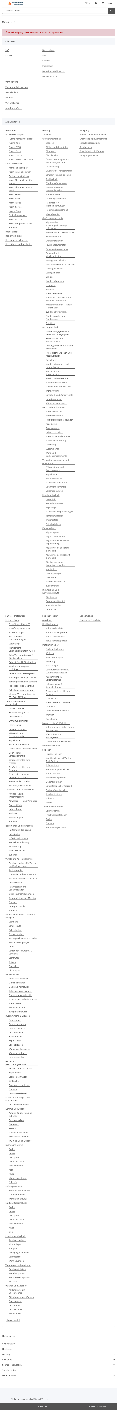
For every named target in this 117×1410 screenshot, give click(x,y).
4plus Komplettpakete (56, 640)
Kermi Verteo (15, 194)
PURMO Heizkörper (14, 134)
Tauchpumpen (16, 817)
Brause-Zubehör (16, 1057)
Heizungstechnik (50, 327)
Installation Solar (50, 644)
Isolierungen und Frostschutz (19, 825)
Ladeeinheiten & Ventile (57, 710)
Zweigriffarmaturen (18, 1011)
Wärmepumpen (16, 1260)
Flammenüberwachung (57, 209)
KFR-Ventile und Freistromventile (16, 735)
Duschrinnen (15, 1305)
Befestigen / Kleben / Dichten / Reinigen (20, 916)
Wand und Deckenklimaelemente (56, 454)
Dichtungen (51, 597)
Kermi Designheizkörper (20, 223)
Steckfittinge (15, 643)
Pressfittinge (52, 665)
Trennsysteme (52, 390)
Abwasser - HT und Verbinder (23, 801)
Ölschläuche (52, 155)
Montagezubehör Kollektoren (56, 723)
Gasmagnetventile (54, 268)
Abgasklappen (52, 532)
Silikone (12, 962)
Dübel (12, 946)
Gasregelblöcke (53, 272)
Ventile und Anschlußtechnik (19, 859)
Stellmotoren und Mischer (58, 386)
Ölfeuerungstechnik (51, 138)
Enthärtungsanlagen (18, 720)
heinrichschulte (16, 1161)
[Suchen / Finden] (111, 11)
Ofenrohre (51, 577)
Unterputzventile (17, 906)
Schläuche (14, 1081)
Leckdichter (51, 609)
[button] (96, 3)
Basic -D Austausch (18, 215)
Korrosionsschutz (54, 605)
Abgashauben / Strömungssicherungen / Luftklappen (57, 225)
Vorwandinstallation (18, 1132)
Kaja (11, 1169)
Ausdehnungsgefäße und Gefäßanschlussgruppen (58, 333)
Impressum (47, 66)
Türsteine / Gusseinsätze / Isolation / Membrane (58, 299)
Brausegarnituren (17, 1024)
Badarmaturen (12, 974)
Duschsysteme (16, 1032)
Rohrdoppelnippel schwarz (22, 690)
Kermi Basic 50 (16, 219)
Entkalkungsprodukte (89, 143)
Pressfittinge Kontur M (19, 628)
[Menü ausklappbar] (3, 2)
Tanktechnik (51, 179)
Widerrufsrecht (49, 76)
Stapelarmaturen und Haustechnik (15, 703)
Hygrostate (51, 499)
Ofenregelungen (53, 573)
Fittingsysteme (12, 620)
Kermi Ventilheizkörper (20, 172)
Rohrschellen (15, 930)
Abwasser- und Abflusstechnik (19, 789)
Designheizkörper (13, 235)
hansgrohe (14, 1157)
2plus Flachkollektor (55, 628)
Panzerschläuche (54, 478)
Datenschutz (48, 50)
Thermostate (52, 520)
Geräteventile (15, 882)
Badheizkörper (12, 231)
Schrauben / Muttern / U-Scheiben (21, 952)
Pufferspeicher (53, 773)
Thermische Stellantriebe (58, 436)
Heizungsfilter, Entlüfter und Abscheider (59, 347)
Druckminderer (16, 716)
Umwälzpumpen (53, 399)
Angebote (47, 134)
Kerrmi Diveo (15, 211)
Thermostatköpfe (54, 411)
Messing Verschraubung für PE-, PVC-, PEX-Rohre (22, 695)
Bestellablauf (11, 92)
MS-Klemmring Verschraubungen (17, 638)
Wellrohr (50, 653)
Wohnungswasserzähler (20, 785)
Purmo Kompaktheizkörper (21, 138)
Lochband (13, 921)
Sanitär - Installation (12, 1364)
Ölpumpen (51, 151)
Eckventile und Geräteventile (22, 874)
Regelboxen (51, 424)
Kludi (11, 1174)
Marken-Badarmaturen (16, 1203)
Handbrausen (15, 1036)
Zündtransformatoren (56, 183)
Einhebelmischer (17, 982)
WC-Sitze (13, 1281)
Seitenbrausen (16, 1044)
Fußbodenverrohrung (56, 440)
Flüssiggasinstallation (56, 260)
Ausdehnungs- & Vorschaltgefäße (54, 678)
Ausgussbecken (16, 1120)
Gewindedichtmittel (55, 601)
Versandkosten (12, 103)
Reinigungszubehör (88, 155)
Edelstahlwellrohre (55, 649)
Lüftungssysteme (13, 1186)
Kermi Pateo (14, 198)
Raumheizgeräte (17, 1273)
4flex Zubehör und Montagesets (54, 736)
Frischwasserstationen (56, 815)
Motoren (50, 289)
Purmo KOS (14, 143)
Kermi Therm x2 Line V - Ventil (20, 189)
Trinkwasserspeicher (56, 777)
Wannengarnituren (18, 1053)
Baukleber (14, 966)
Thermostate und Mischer (58, 702)
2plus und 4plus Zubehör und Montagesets (60, 729)
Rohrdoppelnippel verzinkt (21, 685)
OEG (11, 1232)
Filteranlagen (15, 1244)
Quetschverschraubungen (21, 893)
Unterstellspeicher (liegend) (59, 786)
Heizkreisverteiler (54, 432)
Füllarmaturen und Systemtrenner (55, 469)
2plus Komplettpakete (56, 632)
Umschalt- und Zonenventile (59, 395)
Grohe (12, 1149)
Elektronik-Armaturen (19, 986)
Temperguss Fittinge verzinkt (23, 677)
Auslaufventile (16, 870)
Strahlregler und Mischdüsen (23, 999)
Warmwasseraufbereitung (17, 1265)
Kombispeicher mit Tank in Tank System (58, 759)
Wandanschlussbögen (19, 1049)
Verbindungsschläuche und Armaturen (55, 461)
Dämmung (51, 444)
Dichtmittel (14, 957)
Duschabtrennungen (19, 1104)
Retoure (9, 97)
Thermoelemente (54, 293)
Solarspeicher (52, 765)
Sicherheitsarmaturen (56, 482)
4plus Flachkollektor (55, 636)
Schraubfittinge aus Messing (22, 898)
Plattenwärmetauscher (56, 382)
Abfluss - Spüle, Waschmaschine (16, 795)
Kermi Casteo (15, 206)
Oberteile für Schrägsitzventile (17, 754)
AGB (44, 55)
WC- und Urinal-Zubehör (20, 1140)
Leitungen (50, 285)
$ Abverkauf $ (13, 1320)
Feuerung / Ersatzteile (89, 620)
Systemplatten (52, 448)
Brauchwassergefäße (19, 712)
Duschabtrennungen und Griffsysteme (17, 1099)
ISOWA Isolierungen (18, 838)
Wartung (50, 714)
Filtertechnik (15, 725)
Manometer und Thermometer (53, 373)
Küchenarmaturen (14, 1145)
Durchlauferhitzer (17, 1269)
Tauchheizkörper (54, 794)
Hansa (12, 1153)
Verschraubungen (54, 491)
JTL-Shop (102, 1406)
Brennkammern (53, 236)
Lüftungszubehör (17, 1194)
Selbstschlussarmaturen (20, 991)
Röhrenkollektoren (51, 745)
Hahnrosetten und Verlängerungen (17, 888)
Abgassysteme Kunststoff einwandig (58, 556)
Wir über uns (11, 81)
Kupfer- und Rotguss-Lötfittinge (19, 668)
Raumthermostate (54, 503)
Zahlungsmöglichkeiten (16, 87)
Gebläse (50, 276)
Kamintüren (51, 569)
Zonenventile (52, 698)
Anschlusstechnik (17, 1240)
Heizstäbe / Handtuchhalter (18, 244)
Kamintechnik (49, 528)
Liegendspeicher (54, 781)
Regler (49, 819)
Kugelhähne (51, 474)
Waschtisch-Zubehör (19, 1136)
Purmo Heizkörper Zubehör (22, 159)
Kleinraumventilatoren (19, 1190)
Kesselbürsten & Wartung (91, 151)
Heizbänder (14, 834)
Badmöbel (14, 1124)
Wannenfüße (15, 1313)
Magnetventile (52, 214)
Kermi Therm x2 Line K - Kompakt (20, 181)
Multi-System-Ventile (19, 744)
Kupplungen (15, 1072)
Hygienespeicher (54, 754)
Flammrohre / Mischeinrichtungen (55, 204)
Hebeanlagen (15, 809)
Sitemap (46, 60)
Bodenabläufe (15, 805)
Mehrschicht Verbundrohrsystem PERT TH (22, 649)
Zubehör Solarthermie (52, 806)
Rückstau (13, 813)
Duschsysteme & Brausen (17, 1015)
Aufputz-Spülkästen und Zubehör (20, 1114)
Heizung (6, 1354)
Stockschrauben (16, 934)
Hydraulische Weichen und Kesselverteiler (59, 354)
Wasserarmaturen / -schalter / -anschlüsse (59, 306)
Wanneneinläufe (17, 1007)
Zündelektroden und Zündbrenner (55, 317)
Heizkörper (7, 1349)
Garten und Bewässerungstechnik (15, 1063)
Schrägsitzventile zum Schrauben (19, 768)
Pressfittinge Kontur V (19, 624)
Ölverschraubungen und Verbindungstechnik (57, 161)
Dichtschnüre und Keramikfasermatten (55, 563)
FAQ (7, 50)
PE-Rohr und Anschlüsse (20, 1068)
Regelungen (51, 507)
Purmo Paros (15, 151)
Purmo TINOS (15, 155)
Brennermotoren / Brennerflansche (54, 189)
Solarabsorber (15, 1256)
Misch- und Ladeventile (57, 378)
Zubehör (13, 227)
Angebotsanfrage (13, 108)
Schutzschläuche (17, 850)
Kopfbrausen (15, 1040)
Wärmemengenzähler (56, 403)
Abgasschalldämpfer (55, 536)
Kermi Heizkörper (13, 163)
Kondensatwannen (55, 281)
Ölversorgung (52, 166)
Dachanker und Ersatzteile (58, 741)
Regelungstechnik (50, 495)
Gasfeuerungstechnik (52, 218)
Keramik (13, 1128)
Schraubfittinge (16, 632)
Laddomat (50, 706)
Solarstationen (53, 810)
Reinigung (7, 1359)
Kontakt (9, 55)
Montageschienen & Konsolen (23, 938)
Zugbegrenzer (52, 585)
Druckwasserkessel (18, 1093)
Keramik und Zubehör (15, 1108)
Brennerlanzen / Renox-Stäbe (60, 232)
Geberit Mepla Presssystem (22, 673)
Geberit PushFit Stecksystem (22, 662)
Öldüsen (50, 143)
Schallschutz (15, 925)
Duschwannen (16, 1309)
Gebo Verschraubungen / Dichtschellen (21, 656)
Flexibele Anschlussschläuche (23, 878)
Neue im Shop (9, 1375)
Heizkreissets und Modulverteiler (54, 340)
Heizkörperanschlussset (16, 240)
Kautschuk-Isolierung (19, 842)
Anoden (49, 802)
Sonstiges (50, 323)
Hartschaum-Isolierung (20, 830)
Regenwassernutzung (19, 1085)
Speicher (46, 749)
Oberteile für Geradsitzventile (23, 748)
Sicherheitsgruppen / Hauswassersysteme (19, 776)
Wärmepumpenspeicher (57, 769)
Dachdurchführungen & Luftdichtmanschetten (57, 671)
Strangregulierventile (56, 486)
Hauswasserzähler (17, 729)
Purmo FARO (15, 147)
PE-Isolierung (15, 846)
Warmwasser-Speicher (19, 1277)
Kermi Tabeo (15, 202)
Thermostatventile (54, 415)
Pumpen (13, 1089)
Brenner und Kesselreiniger (92, 134)
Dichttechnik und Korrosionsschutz (50, 591)
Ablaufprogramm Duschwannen (17, 1291)
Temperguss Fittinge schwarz (23, 681)
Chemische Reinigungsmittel (93, 138)
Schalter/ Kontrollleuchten (58, 175)
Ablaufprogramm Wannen (21, 1297)
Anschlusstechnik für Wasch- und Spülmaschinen (23, 864)
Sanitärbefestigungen (19, 942)
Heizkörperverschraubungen (59, 419)
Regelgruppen (52, 428)
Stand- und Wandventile (20, 995)
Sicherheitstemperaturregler (59, 511)
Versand (45, 1399)
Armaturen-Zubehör (18, 978)
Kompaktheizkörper (18, 167)
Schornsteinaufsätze (55, 581)
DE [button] (86, 3)
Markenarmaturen (17, 1178)
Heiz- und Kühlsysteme (53, 407)
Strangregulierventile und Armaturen (58, 692)
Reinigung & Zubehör (19, 1252)
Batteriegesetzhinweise (53, 71)
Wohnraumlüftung (18, 1198)
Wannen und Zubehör (16, 1285)
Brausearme (15, 1020)
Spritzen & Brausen (18, 1076)
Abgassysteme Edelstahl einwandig (57, 549)
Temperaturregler (54, 515)
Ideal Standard (16, 1165)
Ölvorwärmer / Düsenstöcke (59, 170)
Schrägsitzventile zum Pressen (19, 761)
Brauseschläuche (17, 1028)
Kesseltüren (51, 360)
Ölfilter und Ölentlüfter (57, 147)
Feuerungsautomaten (56, 198)
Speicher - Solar (9, 1370)
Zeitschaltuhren (53, 524)
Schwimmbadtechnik (15, 1236)
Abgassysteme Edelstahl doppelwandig (57, 542)
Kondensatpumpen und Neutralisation (57, 365)
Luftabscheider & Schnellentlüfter (54, 685)
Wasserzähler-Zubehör (20, 781)
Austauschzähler (17, 708)
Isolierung (50, 661)
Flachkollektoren (50, 624)
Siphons (13, 902)
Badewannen (15, 1301)
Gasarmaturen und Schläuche (60, 264)
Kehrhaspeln (85, 147)
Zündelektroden (53, 194)
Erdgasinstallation (54, 240)
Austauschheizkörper (19, 176)
